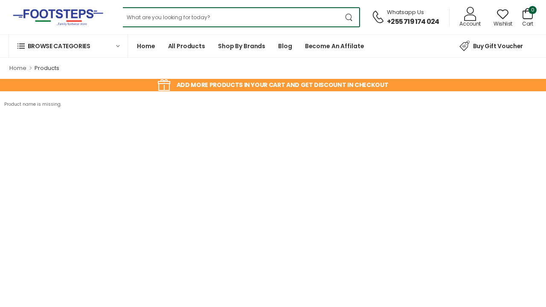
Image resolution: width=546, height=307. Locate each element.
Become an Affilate (334, 46)
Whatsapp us (405, 12)
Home (146, 46)
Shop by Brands (241, 46)
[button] (68, 46)
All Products (187, 46)
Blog (285, 46)
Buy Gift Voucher (498, 46)
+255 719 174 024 (413, 21)
